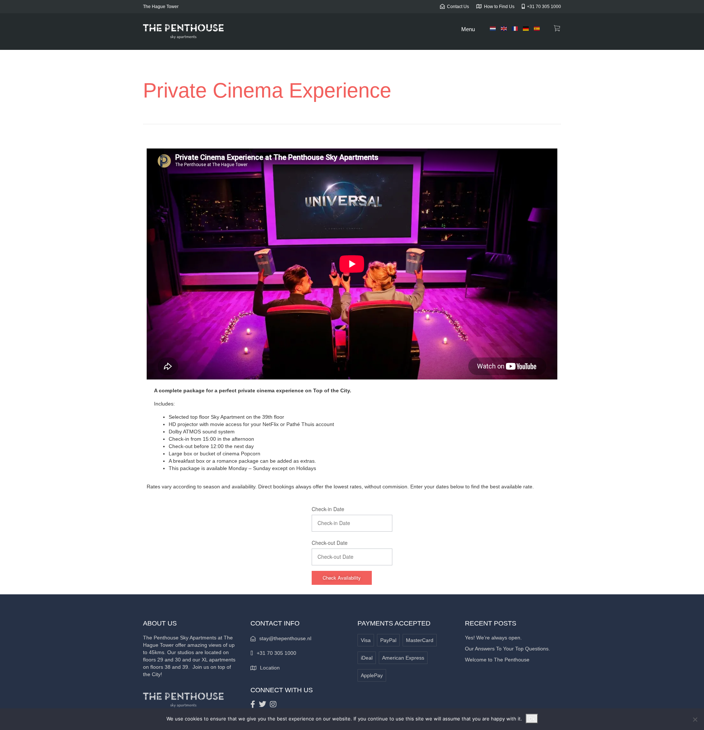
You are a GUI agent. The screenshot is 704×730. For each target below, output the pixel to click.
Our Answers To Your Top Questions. (507, 649)
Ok (532, 719)
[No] (694, 719)
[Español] (537, 28)
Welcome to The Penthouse (497, 660)
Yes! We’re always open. (493, 638)
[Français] (515, 28)
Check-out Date (330, 542)
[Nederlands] (493, 28)
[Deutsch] (526, 28)
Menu (468, 29)
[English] (504, 28)
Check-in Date (328, 509)
